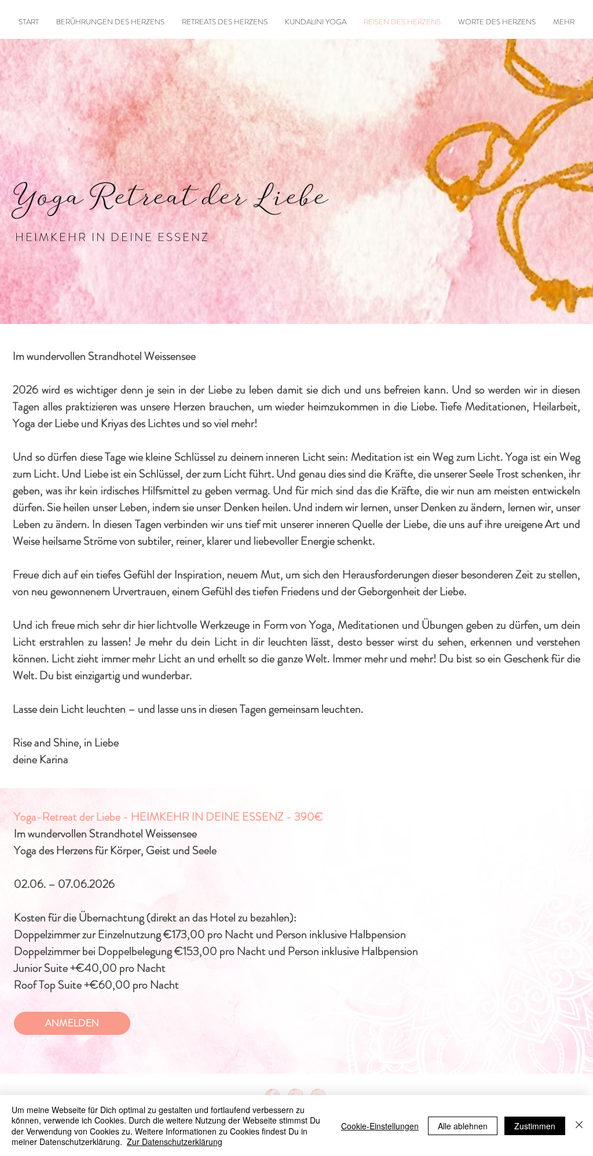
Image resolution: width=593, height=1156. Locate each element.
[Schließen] (579, 1125)
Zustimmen (534, 1126)
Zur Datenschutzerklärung (174, 1141)
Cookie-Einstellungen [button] (380, 1126)
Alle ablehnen (463, 1126)
